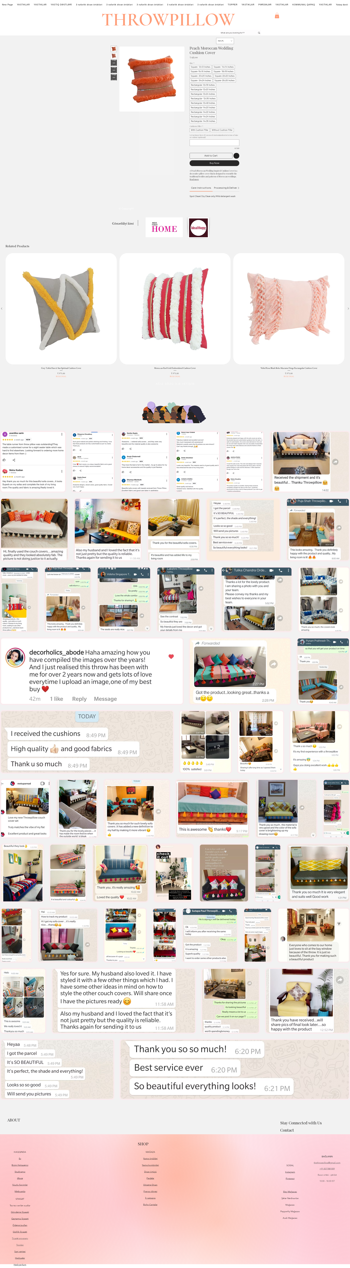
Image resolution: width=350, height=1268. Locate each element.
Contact (287, 1130)
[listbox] (225, 41)
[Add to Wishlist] (236, 156)
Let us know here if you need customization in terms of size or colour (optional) (214, 136)
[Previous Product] (1, 308)
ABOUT (13, 1119)
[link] (201, 187)
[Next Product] (348, 308)
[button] (277, 15)
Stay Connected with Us (301, 1122)
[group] (175, 315)
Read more (194, 179)
